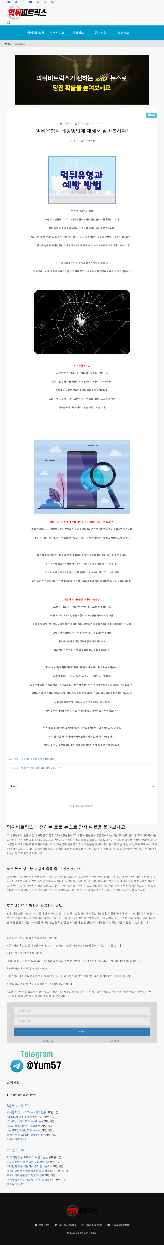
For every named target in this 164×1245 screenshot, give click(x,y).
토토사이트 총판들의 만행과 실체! (38, 759)
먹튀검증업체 (36, 33)
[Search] (9, 23)
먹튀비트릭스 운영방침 (23, 1095)
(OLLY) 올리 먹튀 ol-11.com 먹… (24, 1125)
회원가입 (48, 1040)
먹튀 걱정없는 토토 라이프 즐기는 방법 (29, 1157)
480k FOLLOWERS (67, 1225)
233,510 (90, 141)
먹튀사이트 (57, 33)
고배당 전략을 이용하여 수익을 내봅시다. (30, 1166)
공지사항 (101, 33)
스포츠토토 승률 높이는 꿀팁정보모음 (28, 1161)
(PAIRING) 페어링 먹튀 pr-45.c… (24, 1130)
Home (7, 43)
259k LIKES (44, 1225)
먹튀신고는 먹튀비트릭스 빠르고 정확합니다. (32, 1170)
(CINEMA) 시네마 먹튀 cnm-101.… (26, 1116)
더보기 (17, 1139)
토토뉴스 (123, 33)
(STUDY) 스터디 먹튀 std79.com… (25, 1121)
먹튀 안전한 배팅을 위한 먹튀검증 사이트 (41, 768)
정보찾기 (116, 1040)
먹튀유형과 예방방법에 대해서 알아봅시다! (31, 1179)
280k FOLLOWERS (93, 1225)
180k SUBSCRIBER (121, 1225)
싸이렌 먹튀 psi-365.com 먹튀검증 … (27, 1112)
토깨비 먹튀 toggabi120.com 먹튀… (26, 1134)
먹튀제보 (78, 33)
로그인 (82, 1032)
